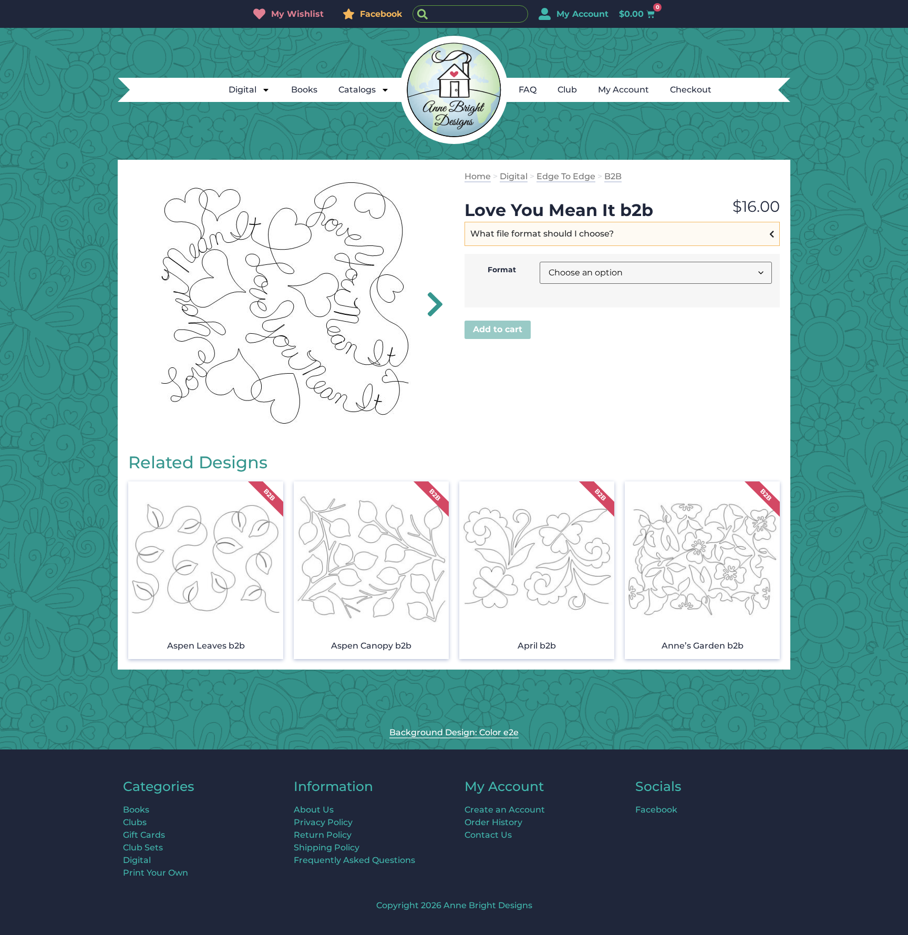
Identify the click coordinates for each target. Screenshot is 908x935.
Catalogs (357, 90)
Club (567, 90)
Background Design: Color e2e (454, 732)
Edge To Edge (565, 176)
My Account (623, 90)
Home (478, 176)
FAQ (527, 90)
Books (304, 90)
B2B (613, 176)
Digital (242, 90)
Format (502, 269)
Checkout (690, 90)
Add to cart (497, 329)
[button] (429, 304)
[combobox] (470, 14)
